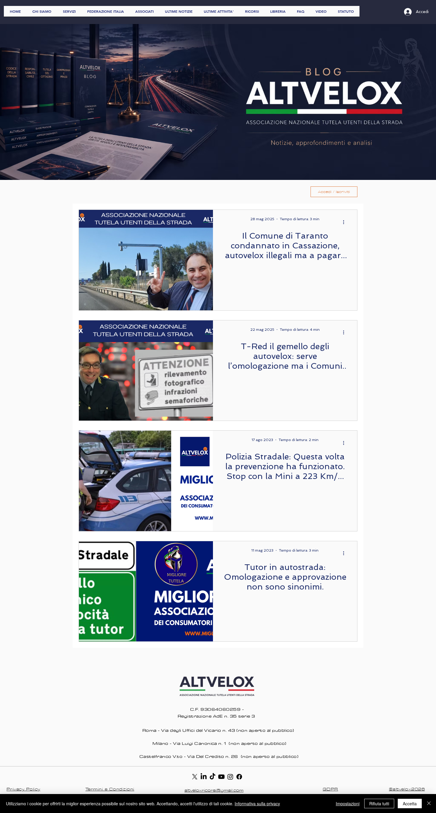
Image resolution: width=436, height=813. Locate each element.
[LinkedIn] (203, 776)
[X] (194, 776)
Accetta (410, 803)
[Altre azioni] (345, 222)
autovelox (192, 192)
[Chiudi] (428, 803)
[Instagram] (230, 776)
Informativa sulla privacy (257, 803)
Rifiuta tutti (379, 803)
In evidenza (156, 192)
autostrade (228, 192)
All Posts (89, 192)
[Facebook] (239, 776)
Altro (260, 192)
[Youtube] (221, 776)
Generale (121, 192)
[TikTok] (212, 776)
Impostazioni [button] (347, 803)
